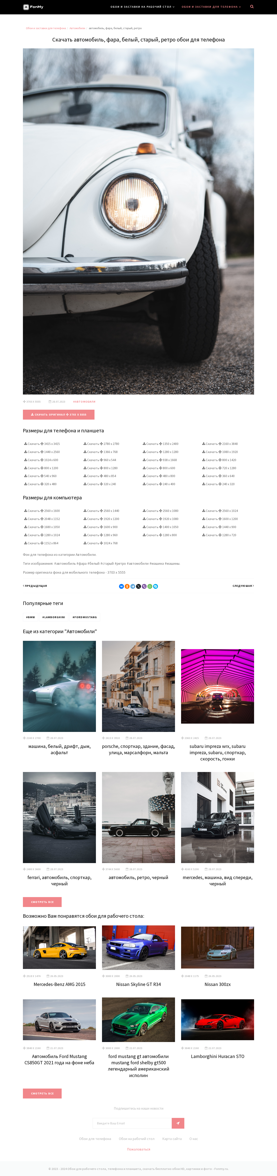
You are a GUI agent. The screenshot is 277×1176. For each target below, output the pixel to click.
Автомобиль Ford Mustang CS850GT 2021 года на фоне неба (59, 1059)
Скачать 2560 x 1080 (162, 511)
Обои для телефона (95, 1138)
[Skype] (155, 586)
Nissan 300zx (218, 984)
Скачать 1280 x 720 (220, 535)
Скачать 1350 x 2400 (162, 444)
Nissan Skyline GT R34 (138, 984)
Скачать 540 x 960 (42, 476)
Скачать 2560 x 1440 (103, 511)
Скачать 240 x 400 (160, 484)
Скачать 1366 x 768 (102, 452)
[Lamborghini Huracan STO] (217, 1019)
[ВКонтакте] (121, 586)
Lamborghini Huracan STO (217, 1056)
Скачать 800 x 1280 (102, 468)
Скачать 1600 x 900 (102, 527)
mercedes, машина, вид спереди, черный (217, 880)
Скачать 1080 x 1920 (221, 452)
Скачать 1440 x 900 (220, 527)
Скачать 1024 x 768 (102, 543)
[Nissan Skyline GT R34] (138, 947)
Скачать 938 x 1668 (161, 460)
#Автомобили (84, 401)
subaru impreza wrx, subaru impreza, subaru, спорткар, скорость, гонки (218, 752)
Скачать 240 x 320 (220, 484)
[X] (138, 586)
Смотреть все (42, 902)
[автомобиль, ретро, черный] (138, 817)
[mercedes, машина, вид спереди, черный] (217, 817)
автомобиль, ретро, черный (138, 877)
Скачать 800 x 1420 (220, 460)
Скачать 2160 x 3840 (221, 444)
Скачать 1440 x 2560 (43, 452)
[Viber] (144, 586)
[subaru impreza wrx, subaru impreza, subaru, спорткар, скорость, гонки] (217, 686)
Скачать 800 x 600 (160, 468)
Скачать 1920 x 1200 (103, 519)
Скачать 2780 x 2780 (103, 444)
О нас (193, 1138)
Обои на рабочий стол (137, 1138)
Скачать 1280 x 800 (161, 535)
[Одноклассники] (127, 586)
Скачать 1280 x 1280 (162, 452)
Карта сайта (172, 1138)
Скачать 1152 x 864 (42, 543)
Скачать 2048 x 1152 (43, 519)
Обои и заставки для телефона (210, 7)
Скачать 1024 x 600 (42, 460)
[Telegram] (132, 586)
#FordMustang (85, 617)
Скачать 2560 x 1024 (221, 511)
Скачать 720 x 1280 (220, 468)
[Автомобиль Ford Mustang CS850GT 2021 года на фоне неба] (59, 1019)
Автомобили (77, 28)
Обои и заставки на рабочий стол (141, 7)
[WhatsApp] (149, 586)
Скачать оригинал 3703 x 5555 (60, 414)
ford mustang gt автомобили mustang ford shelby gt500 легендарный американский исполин (138, 1065)
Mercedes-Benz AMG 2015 (59, 984)
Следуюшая (242, 586)
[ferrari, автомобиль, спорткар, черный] (59, 817)
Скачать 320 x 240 (101, 484)
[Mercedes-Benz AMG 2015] (59, 947)
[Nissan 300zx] (217, 947)
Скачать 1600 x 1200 (221, 519)
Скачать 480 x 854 (101, 476)
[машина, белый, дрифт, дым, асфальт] (59, 686)
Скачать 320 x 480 (42, 484)
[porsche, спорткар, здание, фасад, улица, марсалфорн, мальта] (138, 686)
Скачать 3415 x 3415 (43, 444)
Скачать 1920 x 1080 (162, 519)
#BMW (30, 617)
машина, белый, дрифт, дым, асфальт (59, 749)
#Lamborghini (53, 617)
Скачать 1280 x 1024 (43, 535)
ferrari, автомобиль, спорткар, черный (59, 880)
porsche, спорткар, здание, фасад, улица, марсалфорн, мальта (138, 749)
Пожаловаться (138, 1149)
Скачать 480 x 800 (160, 476)
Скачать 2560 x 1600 (43, 511)
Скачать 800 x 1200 (42, 468)
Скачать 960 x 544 (101, 460)
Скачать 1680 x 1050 (43, 527)
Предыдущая (36, 586)
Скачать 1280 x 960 (102, 535)
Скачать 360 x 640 (220, 476)
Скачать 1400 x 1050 (162, 527)
